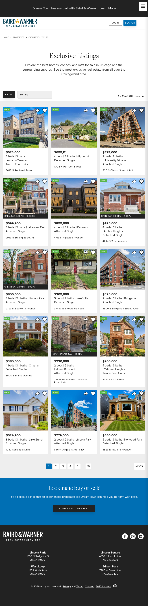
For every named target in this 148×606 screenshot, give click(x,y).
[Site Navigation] (143, 6)
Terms (79, 586)
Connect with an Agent (74, 508)
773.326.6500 (110, 560)
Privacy (67, 586)
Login (115, 22)
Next (139, 96)
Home (6, 37)
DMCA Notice (103, 586)
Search (130, 22)
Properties (18, 37)
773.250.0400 (110, 574)
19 (88, 466)
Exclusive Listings (38, 37)
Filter (8, 94)
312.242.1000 (37, 560)
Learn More (107, 8)
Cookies (89, 586)
